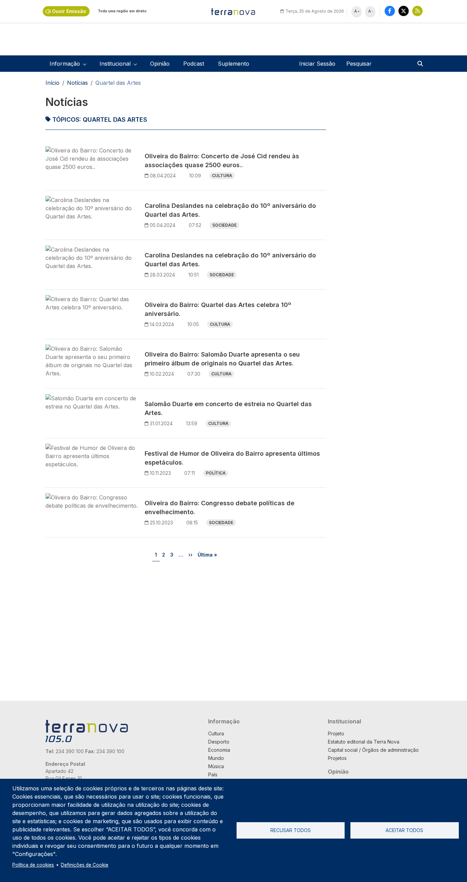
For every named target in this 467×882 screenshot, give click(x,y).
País (212, 774)
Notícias (77, 82)
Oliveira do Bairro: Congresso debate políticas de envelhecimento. (219, 507)
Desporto (218, 742)
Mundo (216, 758)
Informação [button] (65, 63)
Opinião (160, 63)
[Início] (233, 11)
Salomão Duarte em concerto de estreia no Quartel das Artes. (228, 408)
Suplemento (233, 63)
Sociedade (224, 225)
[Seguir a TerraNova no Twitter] (403, 10)
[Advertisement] (377, 197)
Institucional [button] (115, 63)
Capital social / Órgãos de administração (373, 750)
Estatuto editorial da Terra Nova (363, 742)
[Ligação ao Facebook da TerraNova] (389, 10)
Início (52, 82)
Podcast (193, 63)
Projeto (336, 733)
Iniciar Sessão (317, 63)
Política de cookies (33, 865)
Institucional (344, 721)
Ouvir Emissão (69, 11)
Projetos (337, 758)
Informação (224, 721)
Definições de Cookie (84, 865)
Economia (219, 750)
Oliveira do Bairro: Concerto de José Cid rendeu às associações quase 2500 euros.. (222, 160)
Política (216, 473)
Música (216, 766)
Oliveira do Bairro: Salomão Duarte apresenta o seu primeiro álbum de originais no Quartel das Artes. (222, 359)
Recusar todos (290, 830)
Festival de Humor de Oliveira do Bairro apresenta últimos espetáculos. (232, 458)
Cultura (222, 175)
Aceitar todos (404, 830)
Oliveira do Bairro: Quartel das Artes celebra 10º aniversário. (218, 309)
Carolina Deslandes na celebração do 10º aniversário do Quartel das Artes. (230, 210)
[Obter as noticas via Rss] (417, 10)
